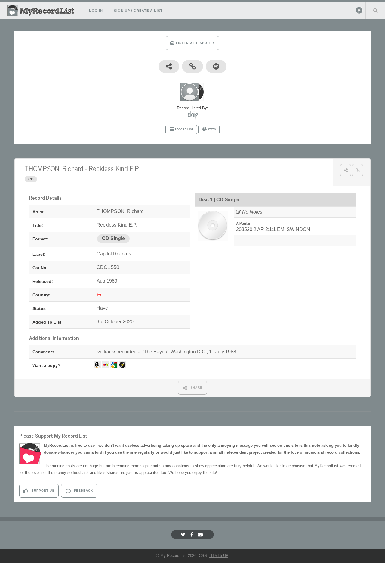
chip (193, 114)
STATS (212, 129)
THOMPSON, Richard (53, 168)
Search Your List (375, 10)
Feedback (83, 490)
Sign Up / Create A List (138, 10)
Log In (96, 10)
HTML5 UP (218, 555)
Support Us (42, 490)
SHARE (196, 387)
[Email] (201, 534)
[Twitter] (184, 534)
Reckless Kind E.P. (114, 168)
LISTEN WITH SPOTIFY (195, 43)
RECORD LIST (184, 129)
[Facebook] (192, 534)
